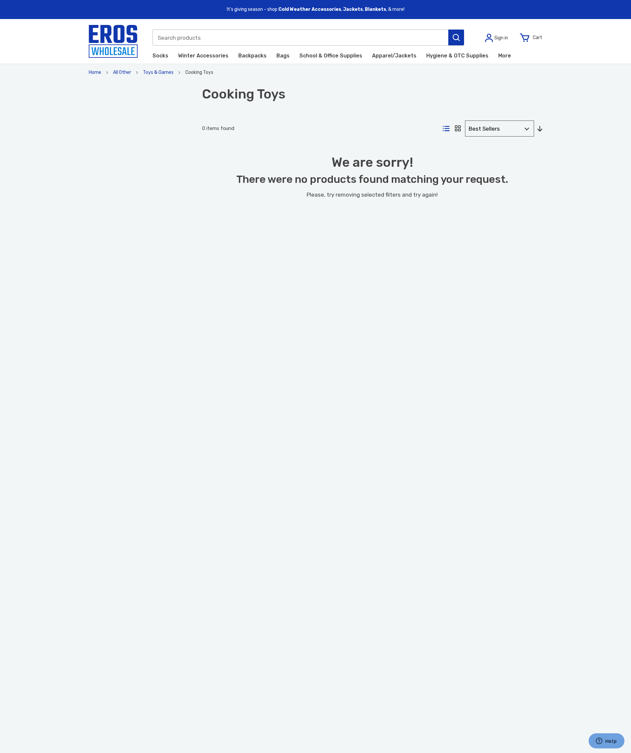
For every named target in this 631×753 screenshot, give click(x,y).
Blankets (375, 9)
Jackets (353, 9)
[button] (456, 37)
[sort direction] (539, 129)
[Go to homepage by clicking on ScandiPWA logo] (113, 41)
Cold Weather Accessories (309, 9)
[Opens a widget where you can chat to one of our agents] (606, 741)
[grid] (458, 128)
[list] (446, 129)
